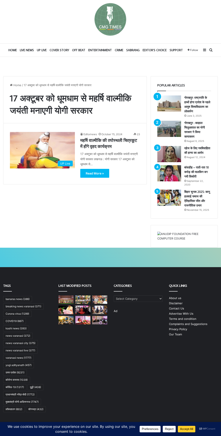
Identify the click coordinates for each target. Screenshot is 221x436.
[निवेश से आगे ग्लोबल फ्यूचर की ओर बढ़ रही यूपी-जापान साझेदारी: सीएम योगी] (66, 310)
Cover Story (59, 50)
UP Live (42, 50)
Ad (115, 311)
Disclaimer (176, 303)
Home (12, 50)
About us (175, 298)
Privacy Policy (178, 329)
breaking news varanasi (23, 306)
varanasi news (18, 357)
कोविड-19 (15, 387)
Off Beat (78, 50)
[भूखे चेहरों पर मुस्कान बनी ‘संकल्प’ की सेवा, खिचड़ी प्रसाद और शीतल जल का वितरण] (99, 299)
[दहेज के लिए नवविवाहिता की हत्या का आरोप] (169, 154)
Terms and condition (182, 318)
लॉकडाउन (14, 409)
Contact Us (176, 308)
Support (176, 50)
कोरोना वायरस (17, 379)
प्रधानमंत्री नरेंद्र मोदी (20, 394)
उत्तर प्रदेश (15, 372)
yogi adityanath (19, 365)
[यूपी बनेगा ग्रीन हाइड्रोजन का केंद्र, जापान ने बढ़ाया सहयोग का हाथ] (99, 310)
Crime (119, 50)
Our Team (175, 334)
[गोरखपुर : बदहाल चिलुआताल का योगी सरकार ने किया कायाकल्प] (169, 129)
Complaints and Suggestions (188, 324)
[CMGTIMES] (110, 19)
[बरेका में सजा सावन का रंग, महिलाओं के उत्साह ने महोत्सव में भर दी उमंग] (82, 299)
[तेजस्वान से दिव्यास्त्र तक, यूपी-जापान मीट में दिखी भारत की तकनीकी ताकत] (82, 310)
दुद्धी (35, 387)
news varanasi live (20, 350)
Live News (27, 50)
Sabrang (133, 50)
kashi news (16, 328)
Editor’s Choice (155, 50)
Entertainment (100, 50)
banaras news (18, 299)
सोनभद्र (35, 409)
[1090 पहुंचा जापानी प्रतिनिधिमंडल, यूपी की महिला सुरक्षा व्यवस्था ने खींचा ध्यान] (99, 320)
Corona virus (17, 313)
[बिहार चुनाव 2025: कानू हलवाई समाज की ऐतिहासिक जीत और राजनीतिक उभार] (169, 198)
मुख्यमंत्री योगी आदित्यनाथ (22, 401)
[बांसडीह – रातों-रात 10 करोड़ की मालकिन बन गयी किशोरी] (169, 173)
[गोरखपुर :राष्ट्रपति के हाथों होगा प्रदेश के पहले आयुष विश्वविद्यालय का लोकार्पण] (169, 103)
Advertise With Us (181, 313)
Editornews (90, 134)
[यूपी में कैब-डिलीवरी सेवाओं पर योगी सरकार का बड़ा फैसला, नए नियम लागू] (66, 320)
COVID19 (15, 321)
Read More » (95, 173)
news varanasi (18, 335)
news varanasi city (20, 343)
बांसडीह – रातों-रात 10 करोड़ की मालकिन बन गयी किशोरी (196, 171)
